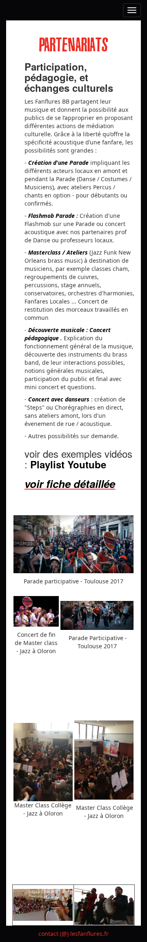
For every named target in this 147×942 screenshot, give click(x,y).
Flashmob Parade (51, 215)
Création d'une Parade (58, 162)
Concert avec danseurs (58, 399)
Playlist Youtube (68, 464)
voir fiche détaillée (69, 483)
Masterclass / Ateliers (58, 252)
